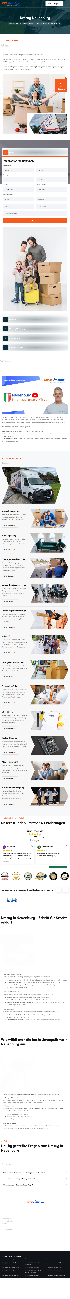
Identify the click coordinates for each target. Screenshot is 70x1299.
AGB (61, 1239)
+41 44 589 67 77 (7, 1230)
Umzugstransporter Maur (31, 1275)
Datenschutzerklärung (9, 1239)
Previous (58, 889)
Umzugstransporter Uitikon (54, 1263)
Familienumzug (32, 1221)
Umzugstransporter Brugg (9, 1270)
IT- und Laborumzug (56, 1221)
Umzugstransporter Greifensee (10, 1275)
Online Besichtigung (16, 347)
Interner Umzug (54, 1215)
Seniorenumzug (32, 1215)
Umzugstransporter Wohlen (9, 1263)
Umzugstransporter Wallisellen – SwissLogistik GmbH (33, 1271)
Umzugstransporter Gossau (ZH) (56, 1267)
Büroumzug (53, 1213)
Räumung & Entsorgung (17, 329)
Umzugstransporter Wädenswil (56, 1275)
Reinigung (12, 319)
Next (65, 889)
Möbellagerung (14, 338)
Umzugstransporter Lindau (32, 1267)
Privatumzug (31, 1213)
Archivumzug (54, 1218)
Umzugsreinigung (32, 1227)
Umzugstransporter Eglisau (55, 1270)
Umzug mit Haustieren (34, 1224)
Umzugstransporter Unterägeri (10, 1267)
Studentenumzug (32, 1218)
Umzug (11, 152)
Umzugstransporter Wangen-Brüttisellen (33, 1263)
